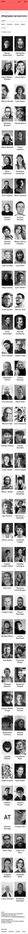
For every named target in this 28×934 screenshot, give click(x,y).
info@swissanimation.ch (18, 916)
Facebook (11, 931)
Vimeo (23, 931)
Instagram (4, 931)
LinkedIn (17, 931)
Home (2, 12)
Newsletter (4, 929)
